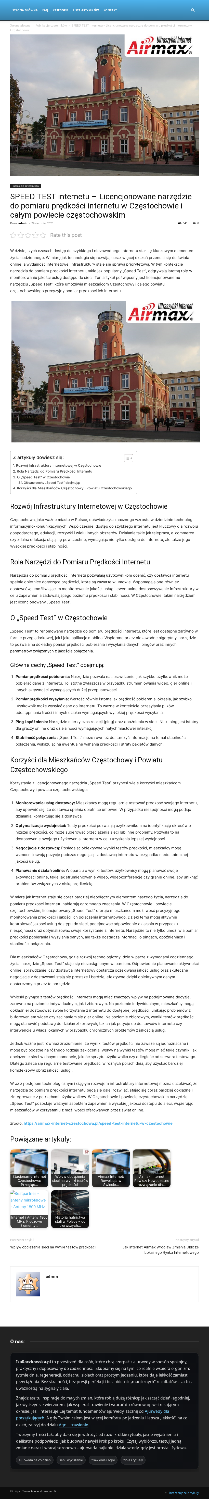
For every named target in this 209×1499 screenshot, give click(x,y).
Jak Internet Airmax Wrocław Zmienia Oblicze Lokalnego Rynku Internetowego (160, 1250)
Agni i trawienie (73, 1425)
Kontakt (110, 10)
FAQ (45, 10)
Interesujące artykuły (184, 1493)
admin (22, 223)
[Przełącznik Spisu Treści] (126, 458)
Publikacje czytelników (51, 25)
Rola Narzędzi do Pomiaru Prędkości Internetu (54, 471)
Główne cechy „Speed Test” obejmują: (52, 483)
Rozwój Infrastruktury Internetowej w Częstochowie (58, 465)
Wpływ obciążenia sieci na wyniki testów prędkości (53, 1247)
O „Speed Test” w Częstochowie (43, 477)
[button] (193, 10)
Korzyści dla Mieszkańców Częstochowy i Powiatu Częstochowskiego (74, 488)
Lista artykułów (86, 10)
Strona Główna (25, 10)
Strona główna (20, 25)
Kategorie (60, 10)
